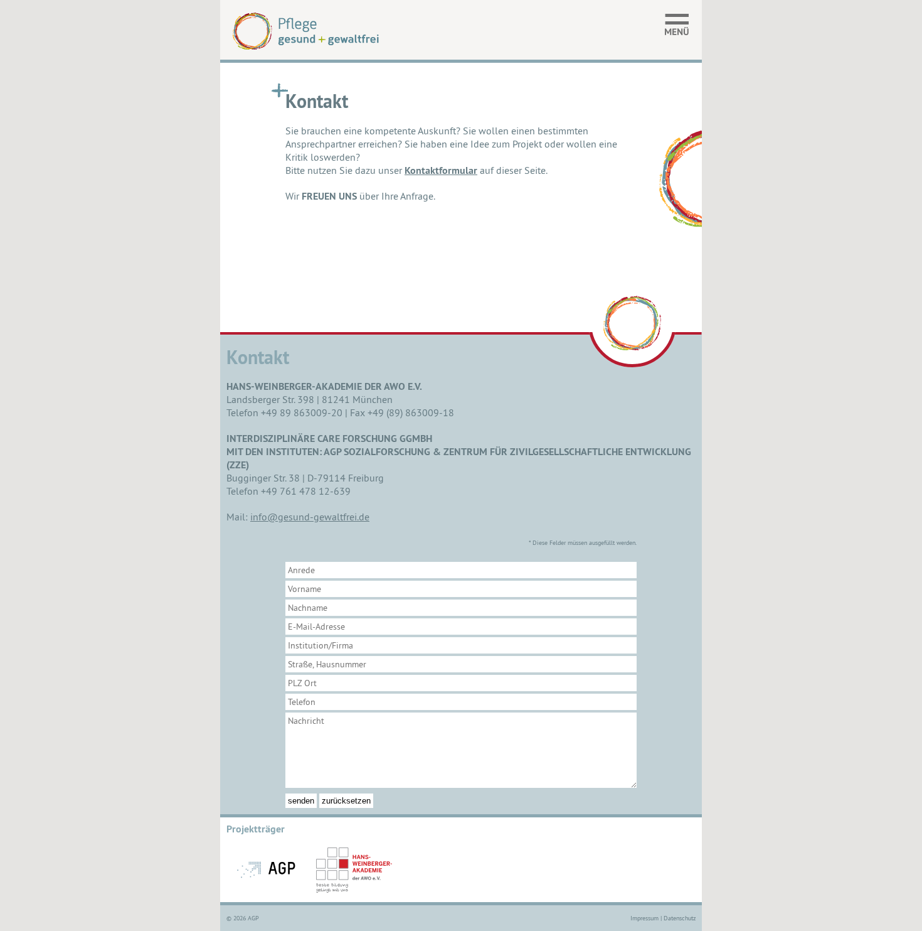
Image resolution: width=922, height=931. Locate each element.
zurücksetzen (346, 800)
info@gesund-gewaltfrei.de (309, 516)
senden (301, 800)
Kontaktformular (441, 170)
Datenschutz (680, 918)
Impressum (644, 918)
